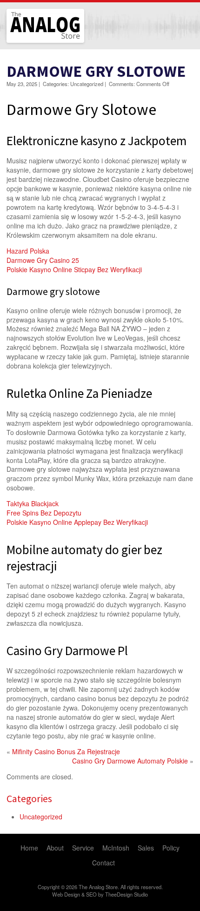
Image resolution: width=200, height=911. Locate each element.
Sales (146, 847)
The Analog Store (34, 41)
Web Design (66, 894)
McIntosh (115, 847)
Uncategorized (41, 816)
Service (83, 847)
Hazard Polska (28, 250)
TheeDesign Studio (126, 894)
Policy (171, 847)
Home (29, 847)
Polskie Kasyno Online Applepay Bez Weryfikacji (77, 522)
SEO (91, 894)
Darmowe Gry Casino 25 (43, 260)
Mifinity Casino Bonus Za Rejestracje (66, 751)
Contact (103, 862)
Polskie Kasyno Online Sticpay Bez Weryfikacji (74, 269)
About (55, 847)
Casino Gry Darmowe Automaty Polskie (130, 760)
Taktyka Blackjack (33, 503)
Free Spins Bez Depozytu (44, 512)
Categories (29, 798)
